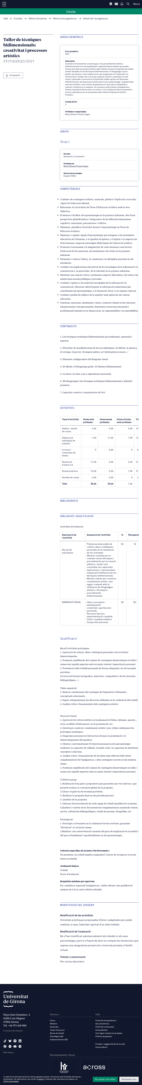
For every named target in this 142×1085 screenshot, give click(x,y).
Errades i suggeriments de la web (110, 1044)
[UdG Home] (4, 4)
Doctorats (54, 1027)
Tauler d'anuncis (57, 1030)
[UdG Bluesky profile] (10, 1041)
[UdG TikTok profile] (5, 1041)
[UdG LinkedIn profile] (20, 1041)
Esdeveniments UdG (59, 1040)
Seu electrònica (102, 1024)
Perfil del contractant (104, 1027)
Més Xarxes (8, 1052)
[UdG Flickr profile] (10, 1046)
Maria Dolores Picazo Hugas (76, 166)
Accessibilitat (101, 1030)
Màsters (53, 1024)
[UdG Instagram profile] (15, 1041)
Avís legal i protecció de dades (108, 1033)
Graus (52, 1021)
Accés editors (101, 1047)
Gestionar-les (129, 1079)
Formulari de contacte (13, 1031)
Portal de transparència (105, 1021)
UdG (5, 19)
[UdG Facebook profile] (5, 1046)
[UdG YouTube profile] (15, 1046)
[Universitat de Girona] (15, 1000)
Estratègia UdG (56, 1036)
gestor (41, 1079)
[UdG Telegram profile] (20, 1046)
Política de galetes (103, 1036)
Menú (136, 4)
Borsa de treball (57, 1033)
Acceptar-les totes (105, 1079)
